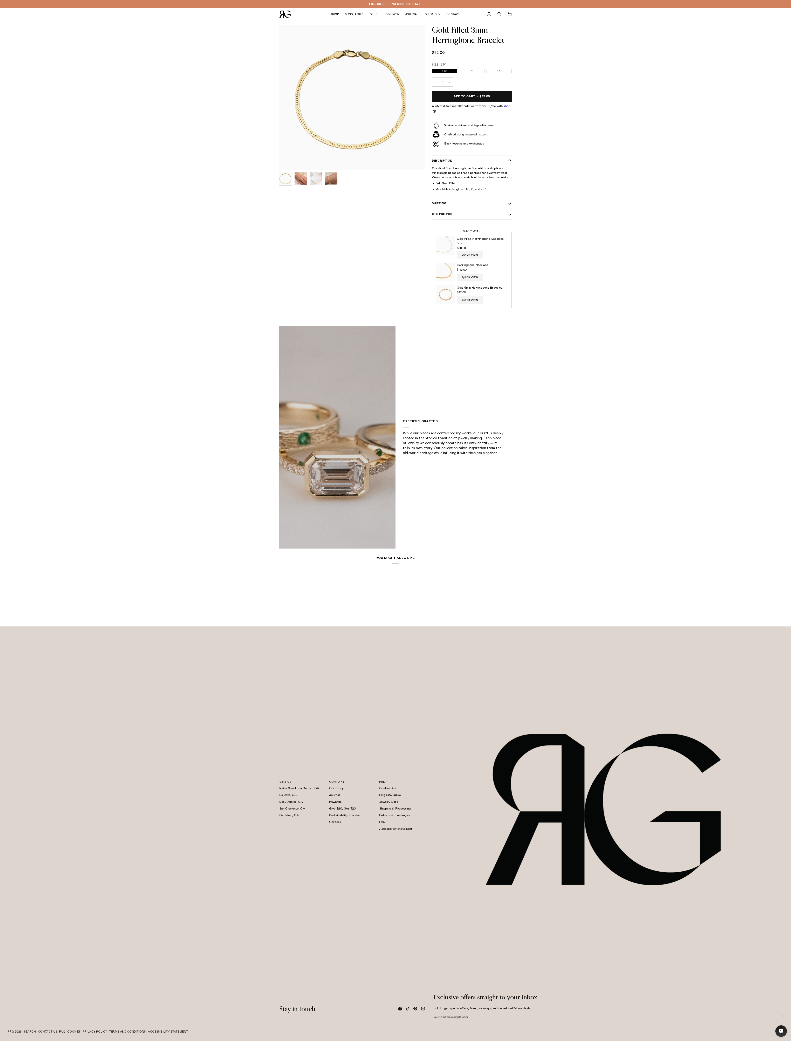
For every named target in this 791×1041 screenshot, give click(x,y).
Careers (335, 822)
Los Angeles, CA (291, 801)
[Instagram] (423, 1008)
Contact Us (387, 788)
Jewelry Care (388, 801)
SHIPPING (439, 203)
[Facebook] (400, 1008)
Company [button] (337, 781)
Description (442, 160)
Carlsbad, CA (289, 815)
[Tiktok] (407, 1008)
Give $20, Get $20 (342, 808)
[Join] (780, 1016)
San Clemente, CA (292, 808)
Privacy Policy (95, 1031)
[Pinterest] (415, 1008)
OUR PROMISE (442, 214)
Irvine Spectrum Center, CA (299, 788)
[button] (335, 14)
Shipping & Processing (395, 808)
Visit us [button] (285, 781)
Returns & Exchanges (394, 815)
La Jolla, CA (288, 795)
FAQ (382, 822)
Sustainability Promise (344, 815)
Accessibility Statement (395, 828)
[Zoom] (352, 97)
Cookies (74, 1031)
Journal (334, 795)
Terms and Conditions (127, 1031)
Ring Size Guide (390, 795)
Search (30, 1031)
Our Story (336, 788)
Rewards (335, 801)
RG (12, 1031)
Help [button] (383, 781)
